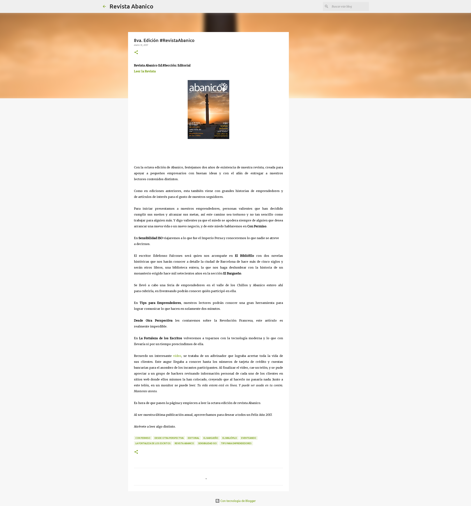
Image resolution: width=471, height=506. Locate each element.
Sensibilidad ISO (207, 443)
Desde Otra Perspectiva (169, 438)
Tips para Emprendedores (236, 443)
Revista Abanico (131, 6)
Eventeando (248, 438)
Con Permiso (142, 438)
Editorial (193, 438)
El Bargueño (210, 438)
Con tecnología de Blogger (238, 501)
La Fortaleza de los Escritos (153, 443)
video (177, 356)
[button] (136, 52)
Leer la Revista (145, 71)
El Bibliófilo (229, 438)
